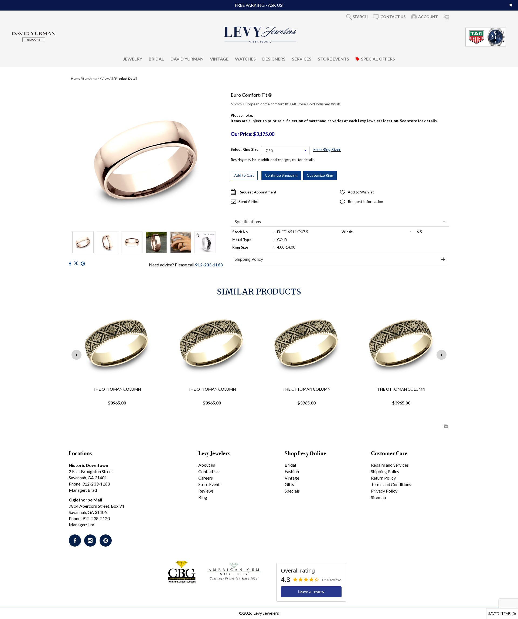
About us (206, 464)
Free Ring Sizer (327, 149)
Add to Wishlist (361, 192)
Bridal (156, 58)
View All (107, 78)
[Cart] (446, 17)
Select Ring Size (244, 149)
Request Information (365, 201)
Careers (205, 477)
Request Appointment (257, 192)
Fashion (292, 471)
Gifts (289, 484)
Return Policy (383, 477)
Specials (292, 490)
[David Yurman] (33, 36)
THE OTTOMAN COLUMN (117, 389)
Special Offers (378, 58)
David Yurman (187, 58)
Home (75, 78)
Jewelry (132, 58)
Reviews (206, 490)
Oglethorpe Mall (85, 499)
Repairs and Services (390, 464)
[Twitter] (76, 263)
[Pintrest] (83, 263)
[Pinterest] (106, 540)
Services (301, 58)
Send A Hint (248, 201)
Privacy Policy (384, 490)
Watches (245, 58)
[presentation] (76, 355)
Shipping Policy (249, 259)
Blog (202, 497)
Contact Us (208, 471)
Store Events (333, 58)
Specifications (248, 221)
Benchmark (90, 78)
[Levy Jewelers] (260, 34)
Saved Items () (502, 613)
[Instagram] (90, 540)
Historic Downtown (88, 465)
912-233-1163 (209, 264)
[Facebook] (70, 263)
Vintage (219, 58)
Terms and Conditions (391, 484)
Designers (273, 58)
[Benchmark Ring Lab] (205, 242)
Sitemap (378, 497)
